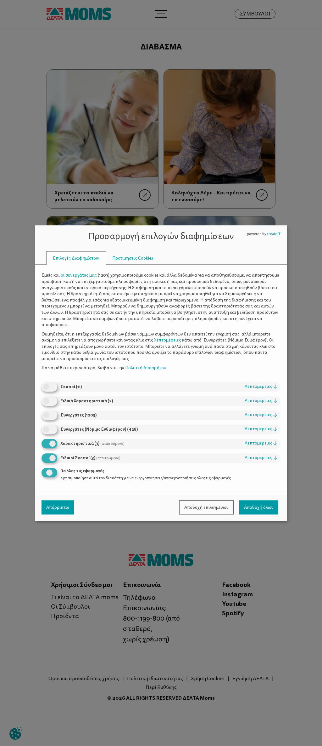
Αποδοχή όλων (259, 507)
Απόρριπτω (57, 507)
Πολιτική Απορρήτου (145, 368)
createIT (273, 234)
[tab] (76, 258)
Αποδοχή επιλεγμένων (206, 507)
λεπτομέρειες (261, 386)
